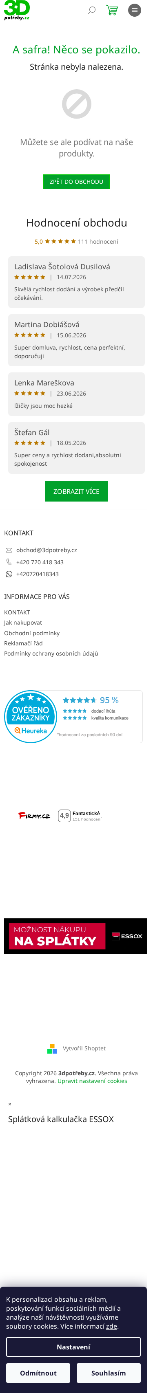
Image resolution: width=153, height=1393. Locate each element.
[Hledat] (92, 10)
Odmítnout (38, 1373)
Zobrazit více (76, 491)
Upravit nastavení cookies (92, 1081)
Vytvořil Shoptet (84, 1048)
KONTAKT (17, 612)
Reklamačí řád (23, 643)
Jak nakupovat (23, 622)
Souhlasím (108, 1373)
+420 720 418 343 (40, 562)
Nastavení (73, 1346)
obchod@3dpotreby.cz (46, 550)
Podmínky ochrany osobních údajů (51, 653)
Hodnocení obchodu (76, 222)
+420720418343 (37, 574)
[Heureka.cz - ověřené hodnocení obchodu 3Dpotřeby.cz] (73, 716)
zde (111, 1326)
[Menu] (134, 10)
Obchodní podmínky (32, 633)
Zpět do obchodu (76, 181)
